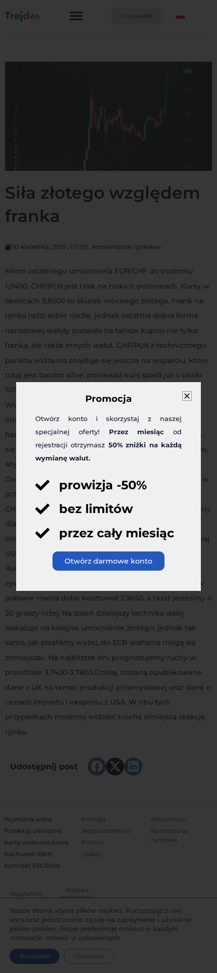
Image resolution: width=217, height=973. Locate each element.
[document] (108, 486)
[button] (187, 396)
